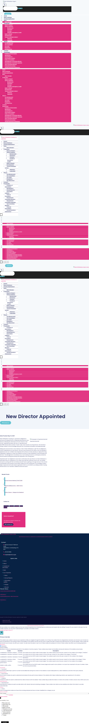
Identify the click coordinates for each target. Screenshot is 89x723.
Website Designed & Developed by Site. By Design (35, 625)
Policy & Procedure (9, 60)
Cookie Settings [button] (3, 630)
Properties (6, 23)
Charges (9, 31)
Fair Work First (8, 49)
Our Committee (9, 44)
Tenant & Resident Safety (11, 37)
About (5, 41)
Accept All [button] (9, 630)
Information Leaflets (10, 58)
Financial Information (10, 66)
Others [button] (1, 687)
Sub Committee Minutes (11, 64)
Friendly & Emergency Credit (14, 32)
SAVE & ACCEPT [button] (4, 692)
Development (8, 35)
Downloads (7, 52)
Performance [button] (3, 672)
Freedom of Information (11, 53)
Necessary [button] (2, 644)
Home (5, 16)
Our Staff (7, 46)
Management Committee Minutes (13, 61)
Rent (5, 20)
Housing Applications (9, 19)
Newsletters (8, 55)
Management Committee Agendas (13, 63)
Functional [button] (2, 667)
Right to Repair (8, 34)
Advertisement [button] (3, 681)
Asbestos (9, 38)
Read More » (3, 594)
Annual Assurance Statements (12, 67)
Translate (10, 695)
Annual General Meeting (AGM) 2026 (7, 590)
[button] (0, 698)
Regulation (7, 47)
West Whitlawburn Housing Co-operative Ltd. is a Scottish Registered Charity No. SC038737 (35, 536)
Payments (9, 29)
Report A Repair (9, 25)
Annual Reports (8, 56)
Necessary (3, 646)
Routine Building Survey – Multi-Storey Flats (9, 596)
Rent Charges (8, 22)
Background (10, 28)
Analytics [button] (2, 676)
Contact (6, 50)
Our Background (9, 43)
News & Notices (8, 17)
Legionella (9, 40)
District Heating (9, 26)
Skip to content (3, 696)
